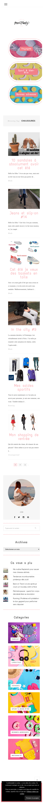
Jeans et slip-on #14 (24, 215)
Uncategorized (13, 455)
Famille (15, 639)
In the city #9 (23, 329)
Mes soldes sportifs (24, 387)
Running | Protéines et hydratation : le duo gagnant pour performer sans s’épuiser (26, 601)
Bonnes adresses (26, 94)
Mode (10, 181)
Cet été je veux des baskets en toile (24, 273)
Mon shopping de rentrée (24, 437)
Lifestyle (16, 662)
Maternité (17, 755)
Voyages (26, 49)
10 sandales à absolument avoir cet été (24, 164)
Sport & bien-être (26, 71)
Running (11, 406)
